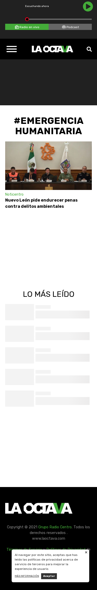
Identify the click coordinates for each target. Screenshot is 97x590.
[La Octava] (52, 49)
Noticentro (14, 194)
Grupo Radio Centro (55, 527)
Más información (27, 576)
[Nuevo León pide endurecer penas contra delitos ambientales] (48, 165)
